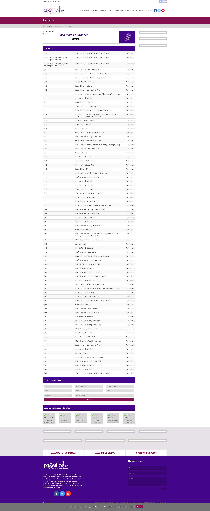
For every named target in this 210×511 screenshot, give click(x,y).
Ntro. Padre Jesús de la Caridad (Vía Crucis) (90, 78)
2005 (45, 313)
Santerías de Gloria (99, 10)
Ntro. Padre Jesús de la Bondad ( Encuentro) (91, 173)
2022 (45, 53)
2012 (45, 149)
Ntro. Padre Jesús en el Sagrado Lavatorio (90, 357)
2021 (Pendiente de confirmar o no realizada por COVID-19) (56, 58)
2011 (45, 177)
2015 (45, 98)
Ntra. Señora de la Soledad (84, 82)
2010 (45, 197)
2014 (45, 114)
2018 (45, 70)
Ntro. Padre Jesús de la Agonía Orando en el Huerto (93, 205)
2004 (45, 329)
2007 (45, 272)
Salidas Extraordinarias (134, 10)
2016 (45, 82)
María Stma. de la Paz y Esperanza (87, 226)
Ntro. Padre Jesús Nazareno (85, 161)
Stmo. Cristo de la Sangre (84, 86)
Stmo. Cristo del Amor (83, 124)
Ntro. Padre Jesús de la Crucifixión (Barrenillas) (91, 74)
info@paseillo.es (47, 1)
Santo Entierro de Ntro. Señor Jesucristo (89, 133)
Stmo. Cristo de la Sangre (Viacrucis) (88, 106)
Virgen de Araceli (116, 10)
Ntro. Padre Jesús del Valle (84, 165)
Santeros (49, 26)
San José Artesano (81, 129)
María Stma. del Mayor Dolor (85, 252)
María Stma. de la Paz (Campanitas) (88, 137)
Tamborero (130, 53)
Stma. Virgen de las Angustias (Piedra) (88, 90)
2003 (45, 349)
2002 (45, 369)
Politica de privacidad (57, 1)
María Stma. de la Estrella (84, 268)
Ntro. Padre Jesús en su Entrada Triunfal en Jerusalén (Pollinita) (97, 94)
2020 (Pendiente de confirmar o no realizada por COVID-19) (56, 64)
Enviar (164, 489)
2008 (45, 240)
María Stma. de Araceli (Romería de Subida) (90, 209)
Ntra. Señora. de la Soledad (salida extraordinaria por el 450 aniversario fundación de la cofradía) (96, 115)
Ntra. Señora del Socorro (84, 185)
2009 (45, 209)
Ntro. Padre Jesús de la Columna (86, 201)
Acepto (139, 507)
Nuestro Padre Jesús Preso (84, 120)
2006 (45, 292)
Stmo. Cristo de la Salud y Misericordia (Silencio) (92, 53)
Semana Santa (85, 10)
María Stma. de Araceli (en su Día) (87, 70)
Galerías (148, 10)
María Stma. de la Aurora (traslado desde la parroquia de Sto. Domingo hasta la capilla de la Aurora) (97, 235)
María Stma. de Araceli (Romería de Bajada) (90, 276)
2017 (45, 74)
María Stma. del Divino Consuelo (86, 309)
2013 (45, 129)
